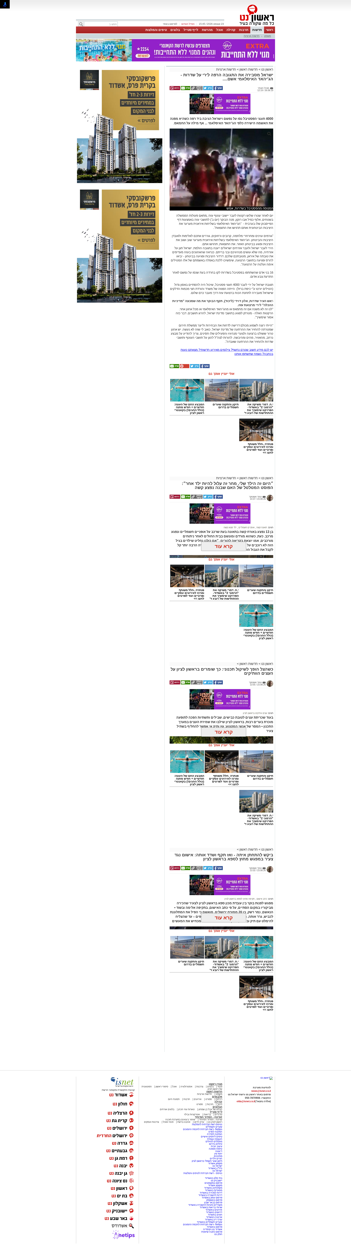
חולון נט (218, 1234)
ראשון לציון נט (215, 1122)
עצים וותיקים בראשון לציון (255, 713)
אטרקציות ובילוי (192, 1114)
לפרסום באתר (170, 24)
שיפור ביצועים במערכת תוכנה (180, 1119)
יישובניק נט (216, 1180)
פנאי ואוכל (168, 1122)
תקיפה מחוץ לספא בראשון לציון (239, 899)
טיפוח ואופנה (215, 1148)
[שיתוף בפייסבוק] (218, 89)
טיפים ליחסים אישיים (211, 1136)
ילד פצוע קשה (230, 527)
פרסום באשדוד (214, 1226)
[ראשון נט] (266, 1077)
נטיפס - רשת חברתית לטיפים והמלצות (202, 1173)
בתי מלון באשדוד (213, 1178)
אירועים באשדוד (214, 1209)
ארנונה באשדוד (214, 1217)
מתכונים (218, 1156)
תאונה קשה (261, 527)
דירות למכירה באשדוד (211, 1192)
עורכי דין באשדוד (213, 1219)
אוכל (219, 30)
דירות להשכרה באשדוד (210, 1195)
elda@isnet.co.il (246, 1101)
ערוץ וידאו (199, 1122)
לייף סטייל (191, 30)
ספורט (208, 1099)
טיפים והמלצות (156, 30)
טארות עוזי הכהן (186, 1109)
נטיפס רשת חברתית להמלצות (207, 1124)
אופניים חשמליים (246, 527)
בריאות (207, 1114)
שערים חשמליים (213, 1126)
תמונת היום (174, 1099)
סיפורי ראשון (162, 1086)
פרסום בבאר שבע (213, 1202)
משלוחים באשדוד (213, 1187)
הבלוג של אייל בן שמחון (210, 1109)
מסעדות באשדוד (213, 1190)
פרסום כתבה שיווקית (211, 1231)
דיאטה (218, 1151)
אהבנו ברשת (183, 1122)
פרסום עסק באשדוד (212, 1197)
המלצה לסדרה (214, 1134)
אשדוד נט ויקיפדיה (212, 1229)
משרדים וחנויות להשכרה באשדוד (205, 1204)
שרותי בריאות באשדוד (211, 1207)
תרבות (243, 30)
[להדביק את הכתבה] (184, 367)
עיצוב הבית (216, 1146)
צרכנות (199, 1086)
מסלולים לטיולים (214, 1141)
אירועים (198, 1099)
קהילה (230, 30)
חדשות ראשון (248, 69)
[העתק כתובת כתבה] (196, 89)
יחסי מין (218, 1153)
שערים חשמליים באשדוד (209, 1222)
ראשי (269, 30)
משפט (267, 35)
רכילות (219, 1099)
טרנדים (218, 1114)
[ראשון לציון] (250, 26)
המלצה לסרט (215, 1131)
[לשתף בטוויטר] (208, 89)
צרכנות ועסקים (151, 1122)
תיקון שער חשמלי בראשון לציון (207, 1161)
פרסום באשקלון (214, 1200)
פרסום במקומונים (213, 1183)
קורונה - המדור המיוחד (208, 1116)
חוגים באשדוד (215, 1214)
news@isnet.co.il (261, 1091)
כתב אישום (261, 899)
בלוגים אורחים (167, 1109)
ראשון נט (266, 69)
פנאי (220, 1086)
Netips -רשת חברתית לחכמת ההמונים (202, 1129)
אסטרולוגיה (186, 1086)
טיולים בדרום (215, 1143)
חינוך (219, 1104)
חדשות (257, 30)
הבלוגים (217, 1106)
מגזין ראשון (215, 1084)
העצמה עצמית (214, 1139)
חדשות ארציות (252, 35)
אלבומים (217, 1096)
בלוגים (175, 30)
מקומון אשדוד (215, 1163)
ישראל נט (217, 1165)
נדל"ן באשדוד (215, 1168)
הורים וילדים (216, 1158)
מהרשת (207, 30)
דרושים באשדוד (214, 1212)
